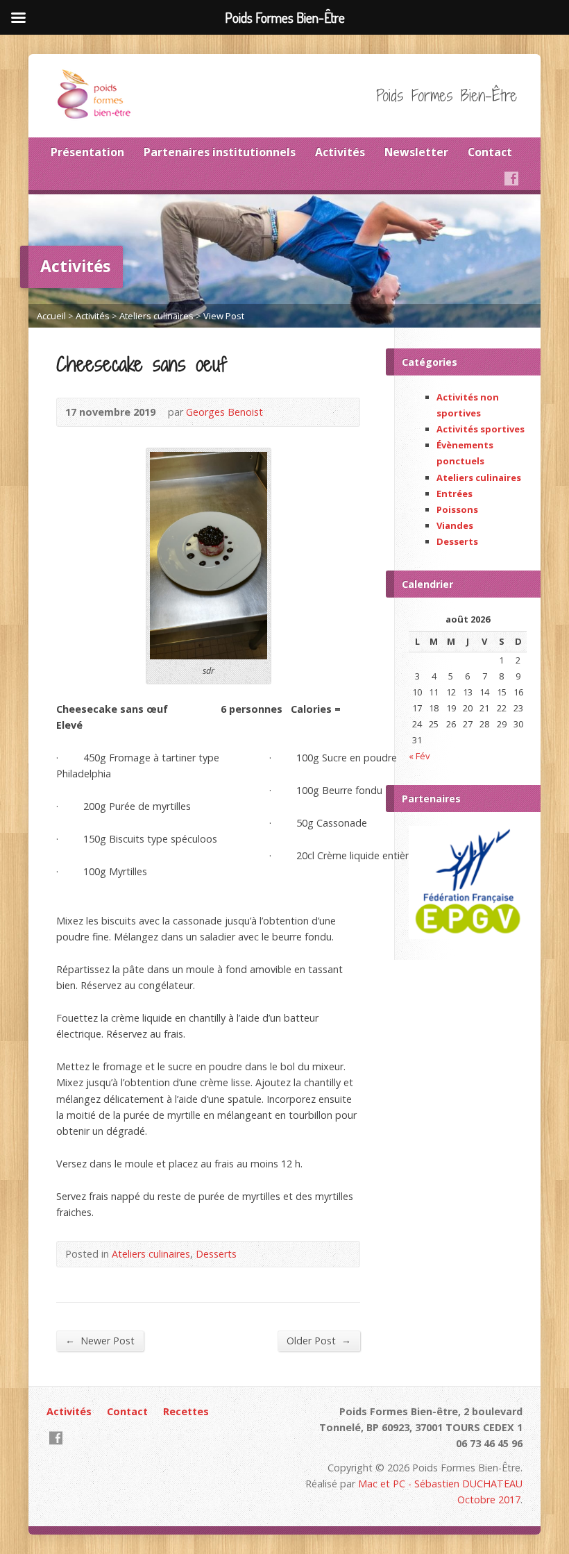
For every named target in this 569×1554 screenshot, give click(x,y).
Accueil (51, 316)
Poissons (457, 509)
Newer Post (100, 1340)
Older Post (319, 1340)
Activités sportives (480, 429)
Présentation (87, 152)
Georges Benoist (224, 412)
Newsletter (416, 152)
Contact (490, 152)
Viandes (454, 525)
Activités (340, 152)
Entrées (454, 493)
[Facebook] (511, 178)
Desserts (216, 1253)
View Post (223, 316)
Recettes (186, 1411)
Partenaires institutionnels (220, 152)
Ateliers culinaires (156, 316)
